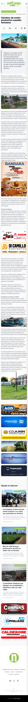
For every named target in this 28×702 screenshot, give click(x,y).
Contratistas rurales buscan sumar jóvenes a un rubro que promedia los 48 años (13, 511)
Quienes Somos (19, 671)
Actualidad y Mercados (8, 669)
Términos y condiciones (14, 674)
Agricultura (16, 669)
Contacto (12, 671)
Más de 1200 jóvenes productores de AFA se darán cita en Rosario (12, 548)
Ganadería (23, 669)
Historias (7, 671)
